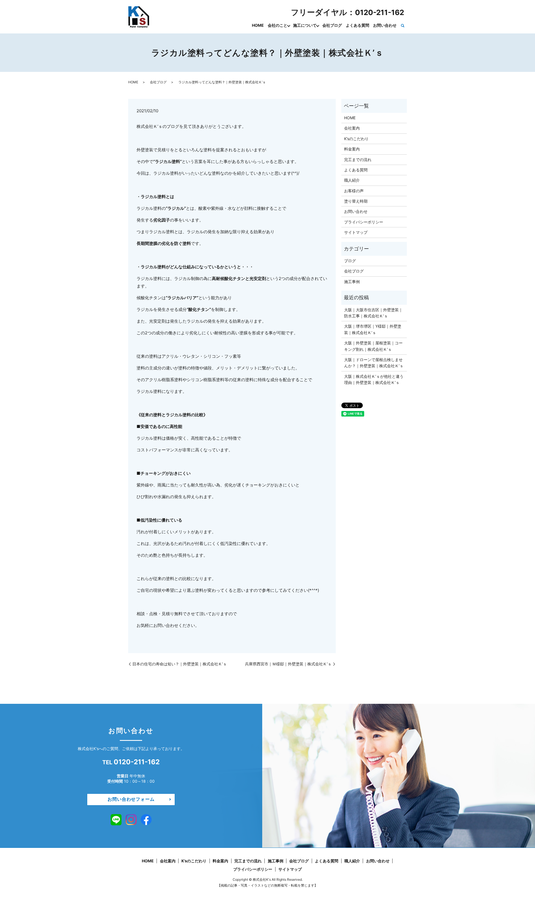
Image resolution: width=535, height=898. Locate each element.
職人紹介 (352, 180)
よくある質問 (357, 25)
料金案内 (352, 149)
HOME (258, 25)
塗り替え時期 (356, 201)
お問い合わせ (385, 25)
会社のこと (277, 25)
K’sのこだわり (356, 138)
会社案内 (352, 128)
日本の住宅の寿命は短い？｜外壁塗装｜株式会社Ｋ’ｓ (179, 663)
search (402, 25)
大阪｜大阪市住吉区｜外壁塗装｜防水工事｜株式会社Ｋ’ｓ (373, 312)
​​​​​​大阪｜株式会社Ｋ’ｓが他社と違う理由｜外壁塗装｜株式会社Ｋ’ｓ (373, 379)
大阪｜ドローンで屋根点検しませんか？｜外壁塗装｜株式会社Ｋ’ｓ (373, 362)
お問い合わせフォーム (131, 799)
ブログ (350, 260)
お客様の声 (354, 190)
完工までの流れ (357, 159)
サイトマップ (356, 232)
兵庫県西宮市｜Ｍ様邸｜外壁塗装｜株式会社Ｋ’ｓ (288, 663)
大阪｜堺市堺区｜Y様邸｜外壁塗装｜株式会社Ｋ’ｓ (372, 329)
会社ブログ (332, 25)
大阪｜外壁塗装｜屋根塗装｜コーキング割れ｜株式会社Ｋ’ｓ (373, 345)
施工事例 (352, 281)
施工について (305, 25)
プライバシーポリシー (363, 222)
